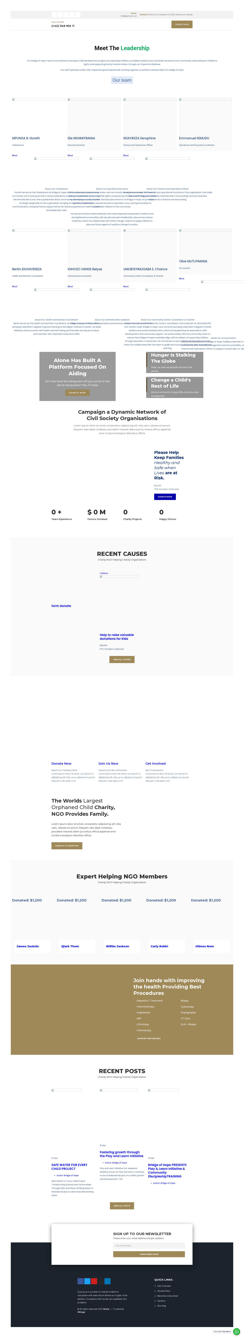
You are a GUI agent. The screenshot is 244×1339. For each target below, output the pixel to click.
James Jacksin (28, 946)
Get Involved (156, 763)
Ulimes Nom (204, 946)
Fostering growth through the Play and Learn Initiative (121, 1154)
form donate (61, 606)
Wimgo (81, 1312)
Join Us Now (108, 763)
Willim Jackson (117, 946)
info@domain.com (129, 16)
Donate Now (165, 497)
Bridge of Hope (68, 1175)
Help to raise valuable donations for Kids (117, 637)
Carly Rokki (159, 946)
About (14, 155)
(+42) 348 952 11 (62, 26)
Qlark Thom (70, 946)
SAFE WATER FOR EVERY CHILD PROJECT (69, 1167)
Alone (106, 1309)
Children (104, 573)
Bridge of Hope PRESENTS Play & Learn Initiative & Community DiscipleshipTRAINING (167, 1170)
